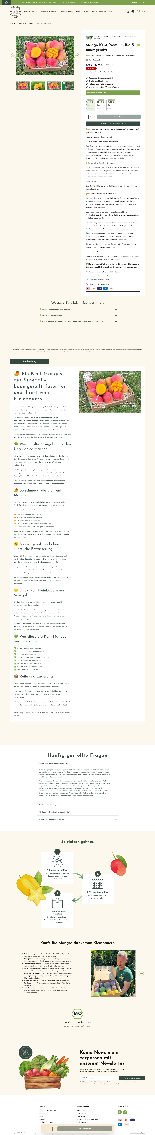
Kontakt (134, 2)
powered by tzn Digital (137, 1133)
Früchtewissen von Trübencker (87, 1119)
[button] (31, 12)
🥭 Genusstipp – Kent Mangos (51, 315)
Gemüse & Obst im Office (48, 1111)
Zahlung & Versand (46, 1122)
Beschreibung (29, 361)
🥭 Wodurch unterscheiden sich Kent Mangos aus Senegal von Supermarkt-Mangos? (71, 321)
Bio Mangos (18, 23)
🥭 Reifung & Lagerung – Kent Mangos (55, 309)
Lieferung (42, 1114)
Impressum (81, 1116)
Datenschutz (81, 1114)
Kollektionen (81, 1122)
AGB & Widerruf (83, 1111)
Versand (98, 72)
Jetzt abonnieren (132, 1078)
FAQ (143, 2)
